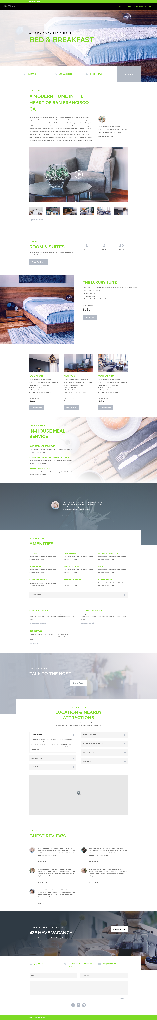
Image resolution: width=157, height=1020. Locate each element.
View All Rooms (38, 262)
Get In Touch (78, 683)
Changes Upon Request (38, 623)
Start (120, 6)
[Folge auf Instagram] (84, 1005)
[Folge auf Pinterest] (78, 1005)
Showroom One (138, 6)
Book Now (129, 74)
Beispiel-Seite (127, 6)
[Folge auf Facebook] (73, 1005)
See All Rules (34, 643)
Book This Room (90, 317)
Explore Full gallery (36, 220)
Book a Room (119, 929)
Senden (123, 998)
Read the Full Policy (88, 623)
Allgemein (148, 6)
